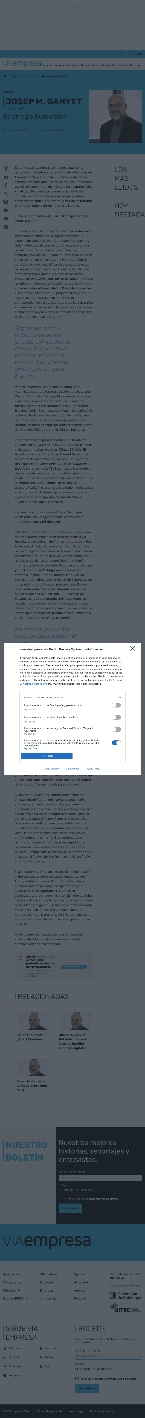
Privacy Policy (92, 768)
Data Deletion (52, 768)
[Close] (133, 649)
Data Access (72, 768)
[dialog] (72, 709)
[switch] (116, 705)
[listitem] (72, 697)
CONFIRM (47, 756)
